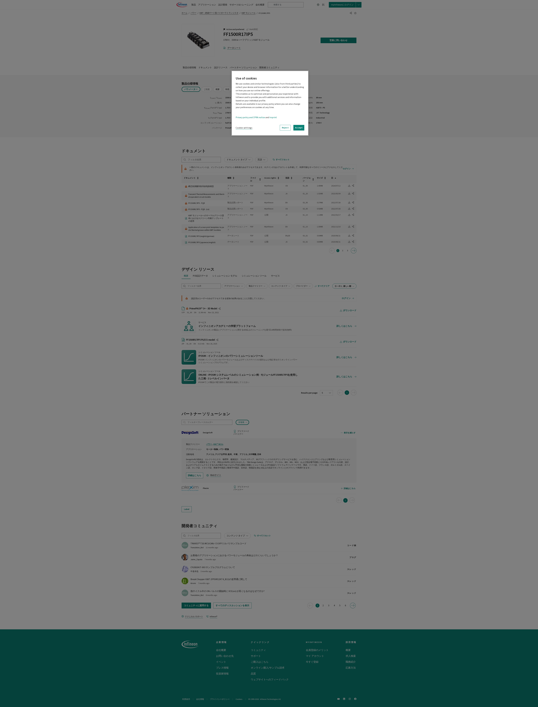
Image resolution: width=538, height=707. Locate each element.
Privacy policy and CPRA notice (250, 117)
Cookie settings (244, 127)
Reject (285, 127)
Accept (299, 127)
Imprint (273, 117)
